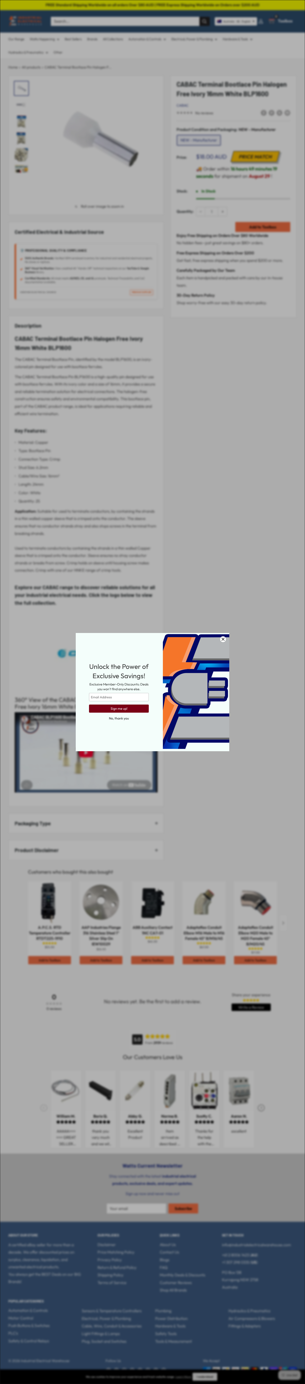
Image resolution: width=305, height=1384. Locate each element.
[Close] (223, 639)
